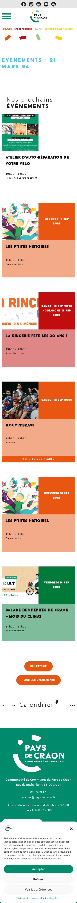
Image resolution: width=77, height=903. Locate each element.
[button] (71, 829)
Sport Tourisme (23, 29)
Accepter (38, 869)
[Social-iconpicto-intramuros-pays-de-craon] (53, 4)
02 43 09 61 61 (38, 792)
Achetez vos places (38, 459)
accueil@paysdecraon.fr (38, 797)
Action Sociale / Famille (58, 29)
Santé (38, 29)
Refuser (38, 879)
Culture (7, 29)
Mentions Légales (49, 898)
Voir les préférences (38, 889)
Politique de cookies (27, 898)
